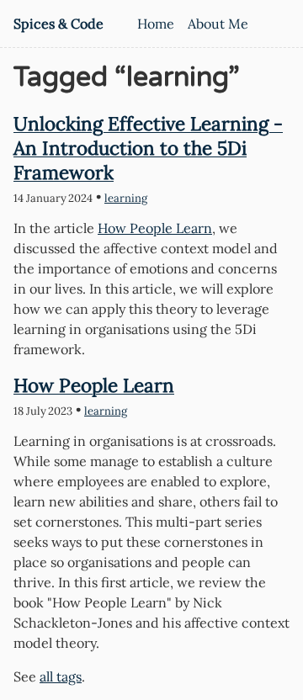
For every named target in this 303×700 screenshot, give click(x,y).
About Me (218, 23)
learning (125, 198)
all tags (61, 676)
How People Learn (155, 228)
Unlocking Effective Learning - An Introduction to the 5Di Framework (148, 147)
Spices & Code (58, 23)
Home (155, 23)
